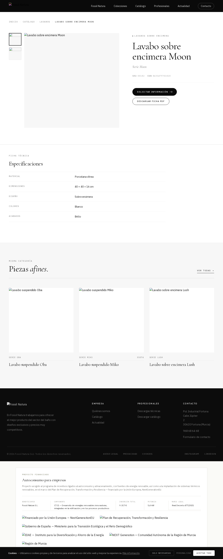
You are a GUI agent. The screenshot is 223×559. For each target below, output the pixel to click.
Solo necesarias (161, 553)
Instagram (192, 454)
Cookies (147, 454)
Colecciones (120, 6)
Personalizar (183, 553)
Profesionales (161, 6)
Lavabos (45, 22)
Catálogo (140, 6)
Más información (131, 553)
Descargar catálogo (149, 416)
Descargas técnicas (149, 411)
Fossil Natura (98, 6)
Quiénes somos (101, 411)
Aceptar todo (204, 553)
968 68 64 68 (191, 431)
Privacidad (130, 454)
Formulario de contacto (196, 437)
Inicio (13, 22)
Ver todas (205, 270)
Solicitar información (152, 92)
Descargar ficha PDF (150, 101)
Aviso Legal (110, 454)
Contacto (206, 6)
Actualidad (184, 6)
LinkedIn (210, 454)
